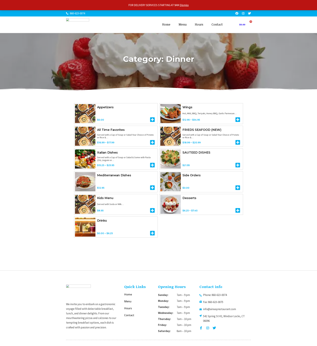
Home (166, 25)
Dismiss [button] (184, 5)
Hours (199, 25)
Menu (183, 25)
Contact (217, 25)
